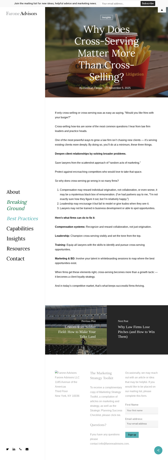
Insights (106, 17)
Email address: (134, 419)
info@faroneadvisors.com (114, 443)
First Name (131, 404)
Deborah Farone (92, 88)
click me (115, 415)
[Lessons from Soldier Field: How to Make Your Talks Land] (76, 330)
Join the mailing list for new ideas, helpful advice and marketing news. (55, 3)
